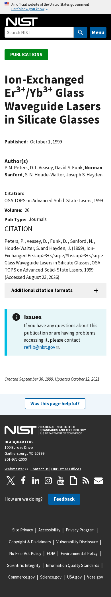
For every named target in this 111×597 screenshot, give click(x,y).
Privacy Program (80, 530)
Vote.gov (95, 577)
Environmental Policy (79, 553)
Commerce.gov (21, 577)
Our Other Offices (66, 468)
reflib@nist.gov (39, 347)
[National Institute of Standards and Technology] (45, 429)
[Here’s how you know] (55, 7)
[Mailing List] (98, 480)
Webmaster (14, 468)
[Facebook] (23, 480)
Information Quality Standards (72, 565)
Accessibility (49, 530)
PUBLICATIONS (26, 54)
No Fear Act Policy (25, 553)
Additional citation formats (42, 290)
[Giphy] (73, 480)
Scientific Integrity (23, 565)
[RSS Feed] (86, 480)
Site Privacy (22, 530)
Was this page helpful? (55, 403)
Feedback (64, 499)
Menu (98, 32)
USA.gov (74, 577)
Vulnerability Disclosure (77, 541)
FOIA (51, 553)
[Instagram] (48, 480)
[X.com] (11, 480)
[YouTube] (61, 480)
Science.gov (50, 577)
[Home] (22, 21)
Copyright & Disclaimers (30, 541)
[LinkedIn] (36, 480)
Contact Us (39, 468)
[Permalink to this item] (31, 161)
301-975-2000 (16, 459)
